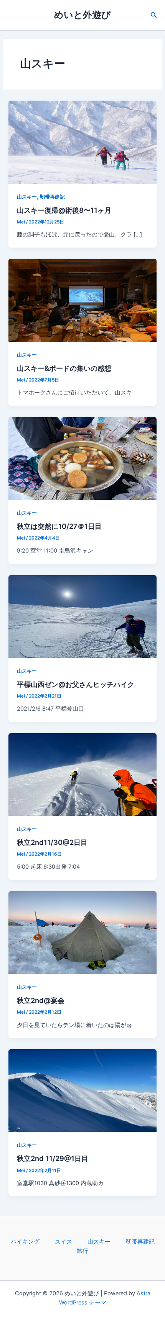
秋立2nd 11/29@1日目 (52, 1158)
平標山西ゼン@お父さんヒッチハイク (75, 684)
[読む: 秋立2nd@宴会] (82, 932)
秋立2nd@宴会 (40, 1000)
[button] (153, 15)
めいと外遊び (82, 14)
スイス (63, 1241)
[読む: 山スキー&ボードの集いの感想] (82, 300)
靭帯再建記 (52, 197)
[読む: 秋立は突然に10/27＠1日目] (82, 458)
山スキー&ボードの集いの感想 (64, 368)
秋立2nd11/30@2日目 (52, 842)
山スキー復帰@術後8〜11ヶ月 (64, 210)
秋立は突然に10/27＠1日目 (59, 526)
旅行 (82, 1250)
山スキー (27, 197)
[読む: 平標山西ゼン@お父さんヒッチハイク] (82, 616)
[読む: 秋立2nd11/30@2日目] (82, 774)
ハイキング (25, 1241)
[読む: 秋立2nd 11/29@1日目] (82, 1090)
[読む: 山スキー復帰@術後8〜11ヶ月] (82, 142)
